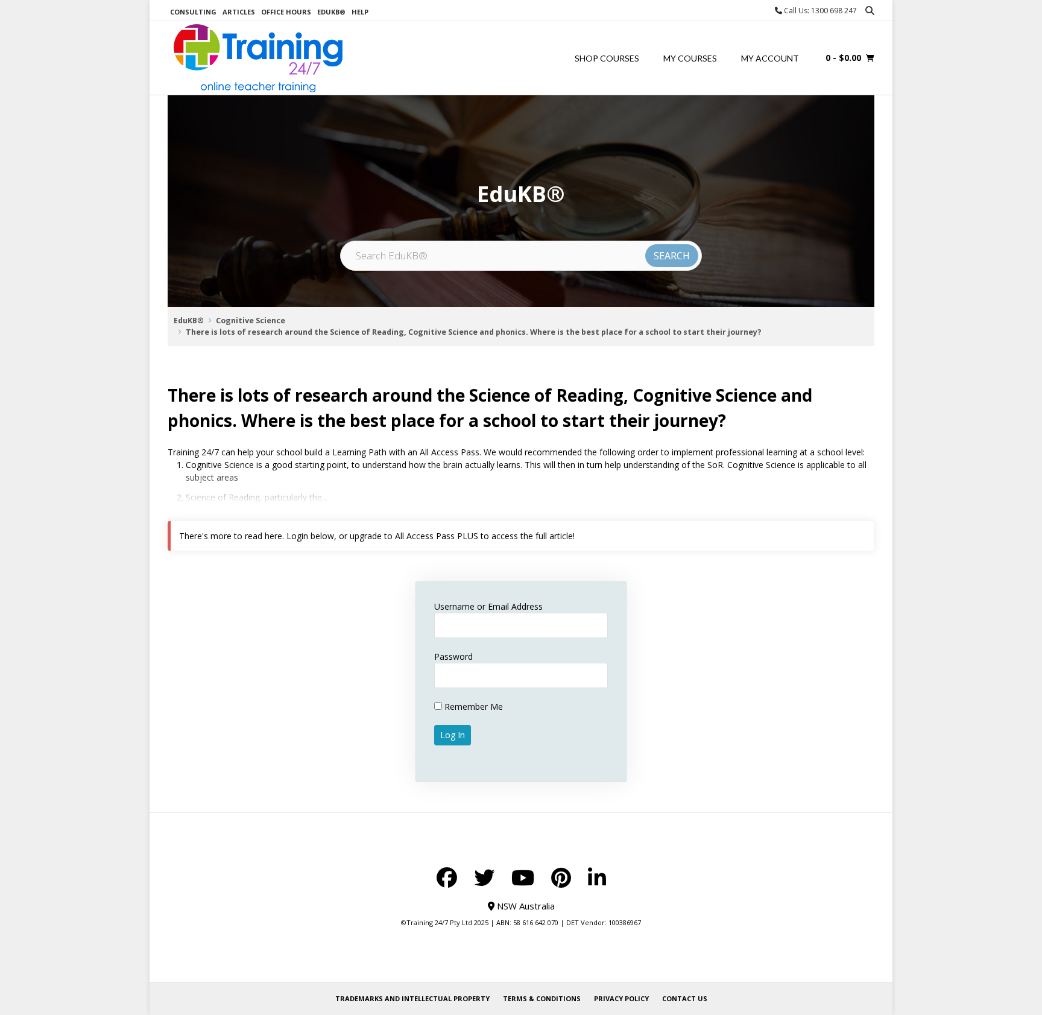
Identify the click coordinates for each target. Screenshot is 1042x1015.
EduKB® (331, 11)
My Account (770, 58)
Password (453, 656)
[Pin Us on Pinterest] (561, 877)
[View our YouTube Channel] (522, 877)
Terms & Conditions (542, 998)
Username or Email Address (488, 606)
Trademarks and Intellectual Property (412, 998)
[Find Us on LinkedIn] (597, 877)
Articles (239, 11)
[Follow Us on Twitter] (484, 877)
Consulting (193, 11)
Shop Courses (607, 58)
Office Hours (286, 11)
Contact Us (684, 998)
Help (360, 11)
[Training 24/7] (258, 58)
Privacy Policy (621, 998)
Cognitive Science (250, 320)
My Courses (690, 58)
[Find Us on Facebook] (447, 877)
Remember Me (472, 706)
